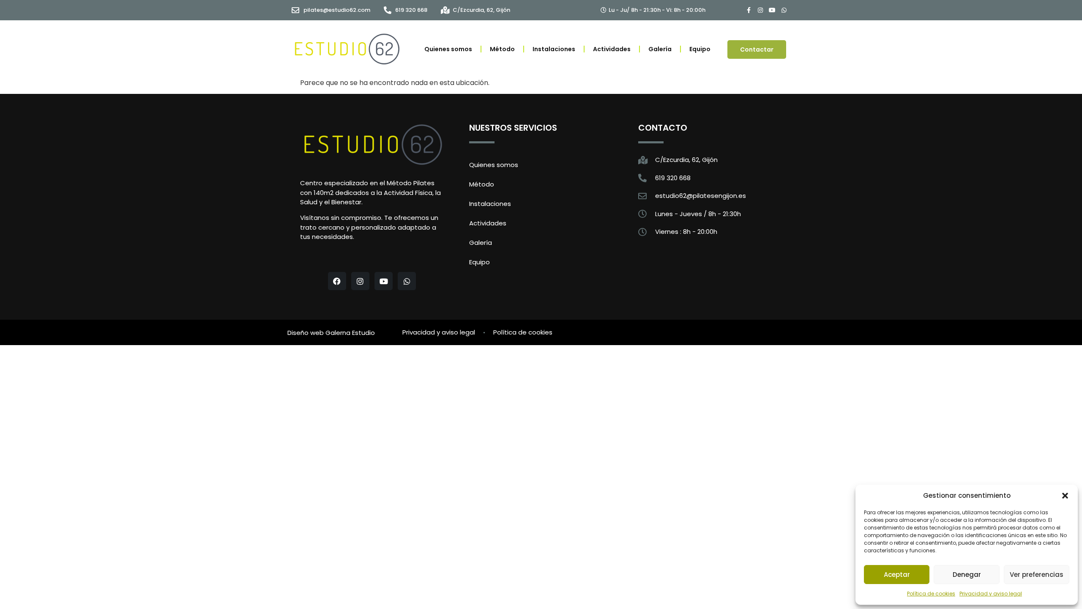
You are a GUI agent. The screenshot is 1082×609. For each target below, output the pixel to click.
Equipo (699, 49)
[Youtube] (772, 10)
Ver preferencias (1036, 574)
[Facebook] (337, 281)
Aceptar (897, 574)
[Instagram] (760, 10)
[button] (1065, 495)
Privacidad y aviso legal (990, 593)
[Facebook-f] (748, 10)
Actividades (612, 49)
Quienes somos (448, 49)
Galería (660, 49)
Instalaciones (554, 49)
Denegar (967, 574)
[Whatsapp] (784, 10)
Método (502, 49)
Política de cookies (931, 593)
